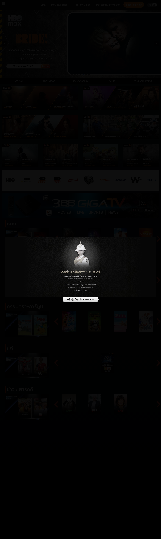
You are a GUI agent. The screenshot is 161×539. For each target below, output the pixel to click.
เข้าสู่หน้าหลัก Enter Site (80, 299)
